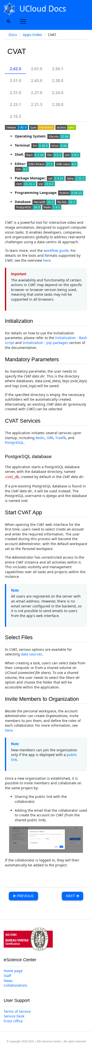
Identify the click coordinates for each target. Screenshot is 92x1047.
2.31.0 (15, 92)
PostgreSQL (14, 442)
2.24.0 (57, 92)
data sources (31, 654)
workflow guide (56, 250)
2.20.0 (57, 104)
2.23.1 (15, 104)
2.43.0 (36, 80)
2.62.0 (15, 68)
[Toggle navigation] (23, 21)
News (8, 980)
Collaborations (15, 985)
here (47, 260)
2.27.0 (36, 92)
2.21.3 (36, 104)
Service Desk (14, 1016)
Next (71, 896)
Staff (7, 975)
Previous (25, 896)
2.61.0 (36, 68)
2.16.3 (15, 116)
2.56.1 (57, 68)
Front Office (13, 1021)
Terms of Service (17, 1011)
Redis (40, 437)
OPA (50, 437)
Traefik (60, 437)
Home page (13, 970)
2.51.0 (15, 80)
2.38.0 (57, 80)
